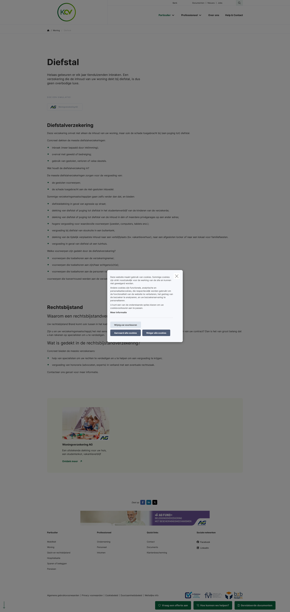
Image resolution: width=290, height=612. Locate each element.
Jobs (220, 3)
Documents (152, 547)
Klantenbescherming (157, 552)
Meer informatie (118, 312)
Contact (151, 541)
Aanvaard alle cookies (125, 332)
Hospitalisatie (53, 558)
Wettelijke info (151, 595)
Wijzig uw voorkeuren (125, 324)
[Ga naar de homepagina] (77, 12)
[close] (177, 276)
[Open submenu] (173, 15)
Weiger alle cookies (156, 332)
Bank (175, 3)
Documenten (198, 3)
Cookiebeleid (111, 595)
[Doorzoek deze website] (239, 3)
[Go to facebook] (143, 502)
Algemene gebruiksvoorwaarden (63, 595)
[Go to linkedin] (149, 502)
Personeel (102, 547)
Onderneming (103, 541)
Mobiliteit (51, 541)
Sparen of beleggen (57, 563)
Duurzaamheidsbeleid (131, 595)
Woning (50, 547)
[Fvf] (212, 595)
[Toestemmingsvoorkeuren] (12, 606)
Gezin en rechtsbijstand (58, 552)
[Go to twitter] (155, 502)
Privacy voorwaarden (92, 595)
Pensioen (51, 569)
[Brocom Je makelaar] (191, 595)
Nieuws (211, 3)
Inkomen (101, 552)
